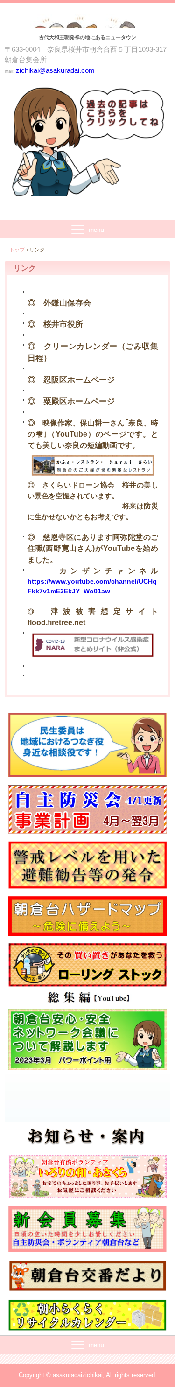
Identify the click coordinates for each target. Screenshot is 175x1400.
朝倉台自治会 (87, 24)
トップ (17, 249)
